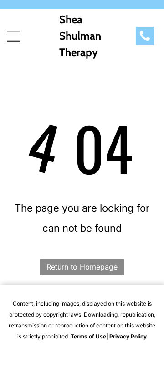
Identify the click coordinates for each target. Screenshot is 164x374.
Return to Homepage (82, 266)
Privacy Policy (128, 336)
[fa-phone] (144, 39)
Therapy (78, 52)
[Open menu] (13, 36)
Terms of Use (88, 336)
